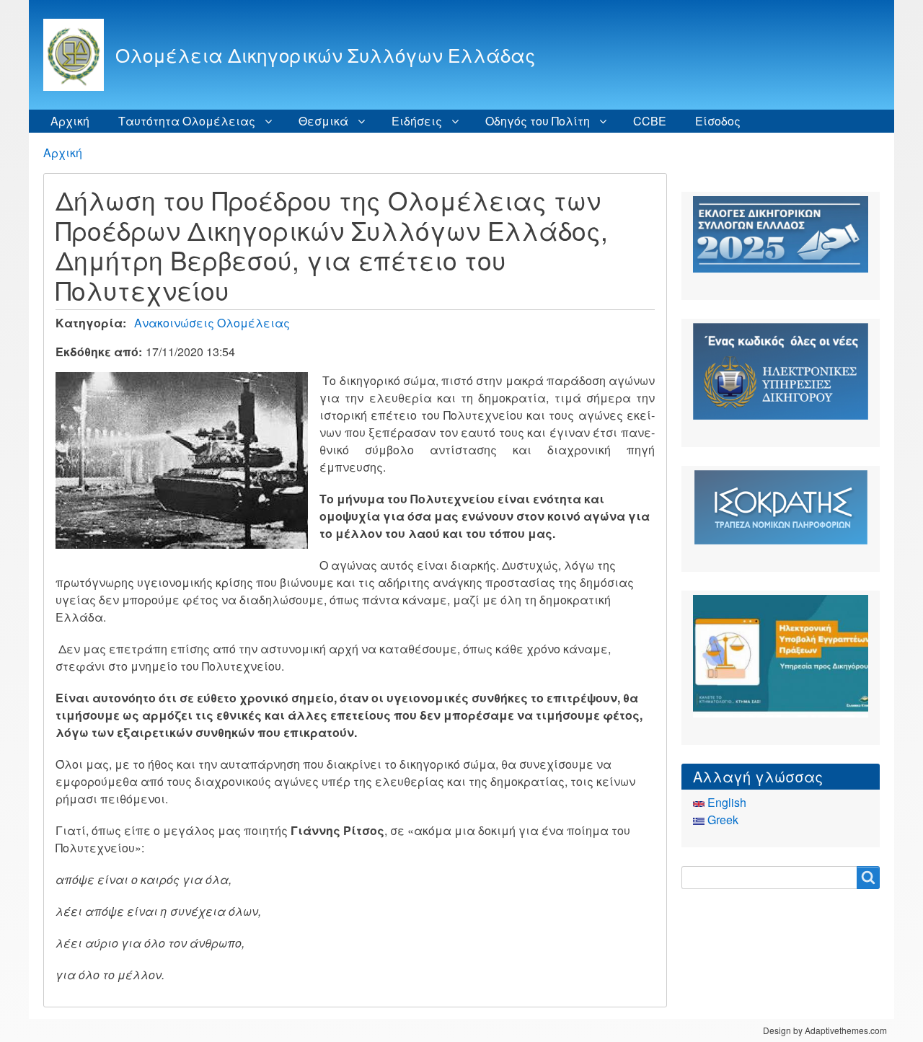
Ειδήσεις (417, 120)
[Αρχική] (79, 55)
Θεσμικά (323, 120)
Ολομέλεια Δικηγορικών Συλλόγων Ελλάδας (325, 54)
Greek (721, 819)
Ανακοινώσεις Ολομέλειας (212, 322)
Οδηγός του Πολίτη (537, 120)
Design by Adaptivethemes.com (825, 1030)
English (725, 802)
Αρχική (69, 120)
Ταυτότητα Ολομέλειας (186, 120)
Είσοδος (718, 120)
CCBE (649, 120)
